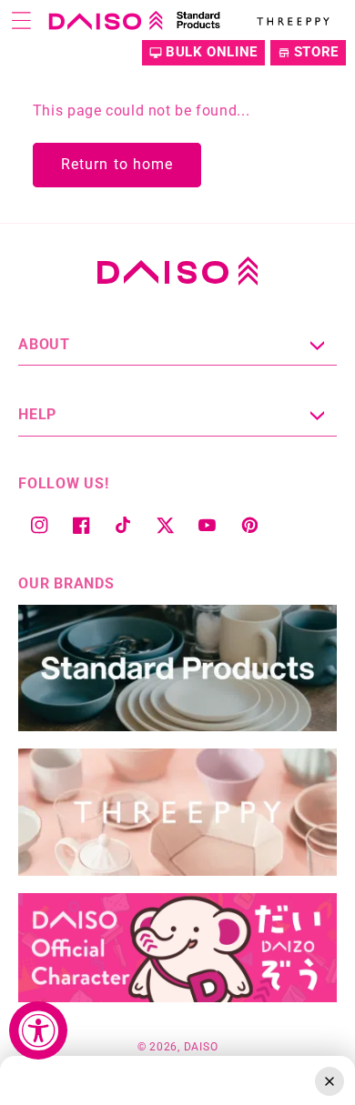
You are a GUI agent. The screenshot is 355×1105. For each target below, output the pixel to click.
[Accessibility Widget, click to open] (38, 1030)
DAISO (201, 1046)
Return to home (117, 164)
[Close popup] (329, 1081)
